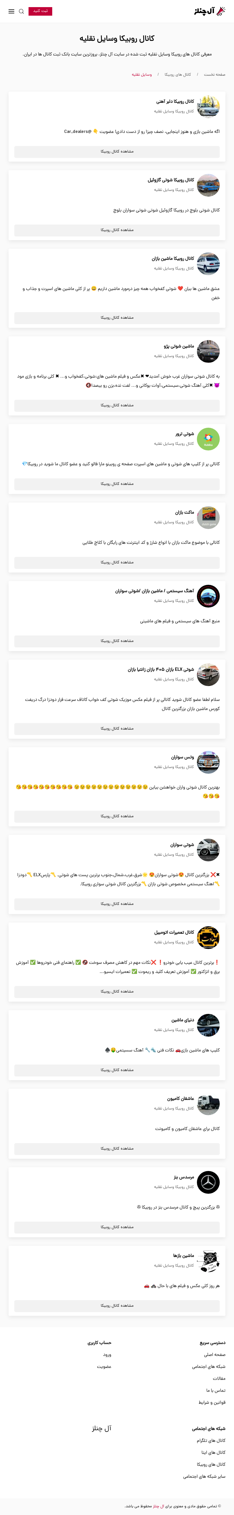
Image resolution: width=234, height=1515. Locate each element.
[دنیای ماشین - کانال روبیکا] (208, 1025)
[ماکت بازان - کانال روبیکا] (208, 517)
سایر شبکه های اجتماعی (204, 1476)
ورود (107, 1355)
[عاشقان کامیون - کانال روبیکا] (208, 1104)
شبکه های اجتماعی (208, 1367)
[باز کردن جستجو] (21, 11)
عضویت (104, 1367)
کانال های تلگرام (211, 1441)
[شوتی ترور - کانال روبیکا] (208, 439)
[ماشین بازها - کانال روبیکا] (208, 1261)
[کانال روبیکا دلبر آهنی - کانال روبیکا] (208, 107)
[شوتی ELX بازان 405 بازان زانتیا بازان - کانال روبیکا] (208, 675)
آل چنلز (101, 1429)
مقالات (219, 1379)
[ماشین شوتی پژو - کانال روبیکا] (208, 351)
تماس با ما (215, 1391)
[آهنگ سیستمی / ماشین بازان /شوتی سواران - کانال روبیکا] (208, 596)
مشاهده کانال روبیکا (117, 152)
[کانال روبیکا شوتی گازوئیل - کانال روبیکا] (208, 185)
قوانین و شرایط (212, 1402)
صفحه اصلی (214, 1355)
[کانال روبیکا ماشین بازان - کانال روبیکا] (208, 264)
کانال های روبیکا (211, 1465)
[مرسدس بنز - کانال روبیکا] (208, 1182)
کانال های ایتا (213, 1453)
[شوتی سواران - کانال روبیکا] (208, 850)
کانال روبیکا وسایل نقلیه (174, 112)
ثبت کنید (40, 11)
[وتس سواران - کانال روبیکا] (208, 762)
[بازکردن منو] (11, 11)
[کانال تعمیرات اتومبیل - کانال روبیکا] (208, 937)
